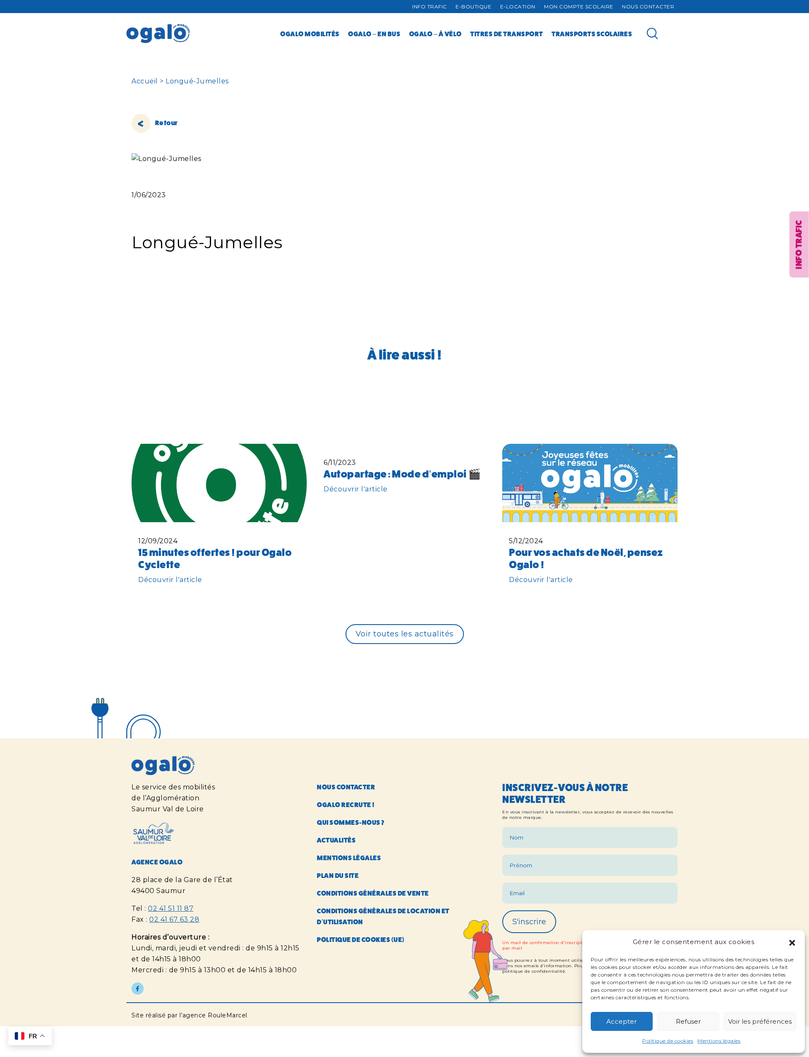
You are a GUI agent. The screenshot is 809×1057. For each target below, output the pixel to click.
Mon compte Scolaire (578, 6)
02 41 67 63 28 (174, 919)
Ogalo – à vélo (435, 34)
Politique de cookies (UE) (360, 940)
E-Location (518, 6)
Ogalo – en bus (374, 34)
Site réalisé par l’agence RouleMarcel (189, 1015)
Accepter (621, 1021)
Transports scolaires (592, 34)
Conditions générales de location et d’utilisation (383, 916)
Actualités (336, 840)
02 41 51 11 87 (170, 908)
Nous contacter (648, 6)
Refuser (688, 1021)
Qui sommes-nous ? (351, 822)
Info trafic (429, 6)
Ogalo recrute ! (346, 805)
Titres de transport (506, 34)
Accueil (144, 81)
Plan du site (338, 876)
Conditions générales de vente (373, 893)
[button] (792, 942)
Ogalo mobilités (310, 34)
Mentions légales (718, 1041)
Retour (166, 123)
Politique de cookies (667, 1041)
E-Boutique (473, 6)
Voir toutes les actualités (405, 633)
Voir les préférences (760, 1021)
